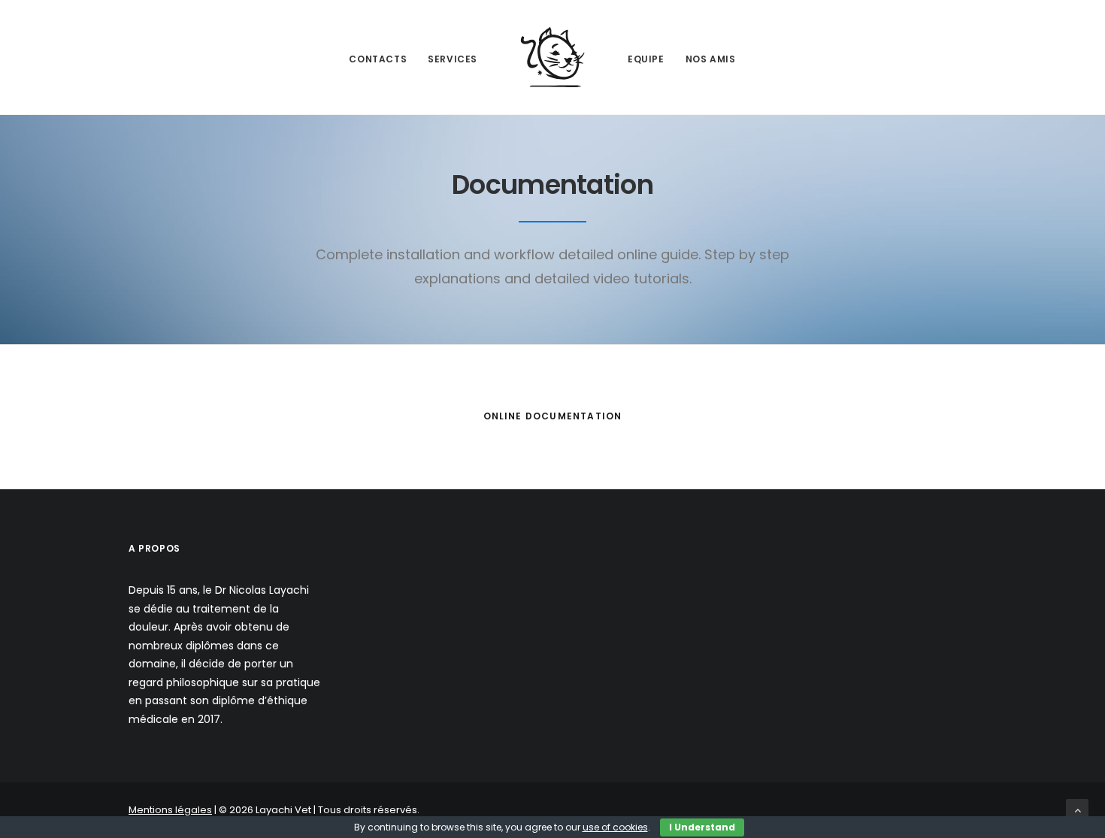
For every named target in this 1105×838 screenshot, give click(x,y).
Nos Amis (711, 59)
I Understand (702, 827)
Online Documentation (552, 416)
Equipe (646, 59)
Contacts (378, 59)
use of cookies (615, 827)
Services (452, 59)
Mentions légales (170, 810)
